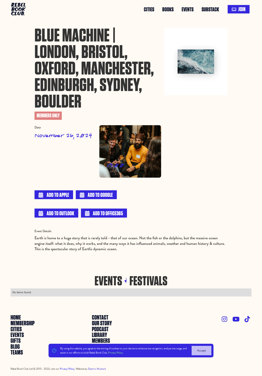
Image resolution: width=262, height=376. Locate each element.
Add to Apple (54, 195)
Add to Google (96, 195)
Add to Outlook (56, 213)
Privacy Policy (115, 352)
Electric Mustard (97, 369)
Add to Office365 (104, 213)
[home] (19, 9)
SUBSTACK (210, 9)
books (168, 9)
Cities (149, 9)
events (188, 9)
